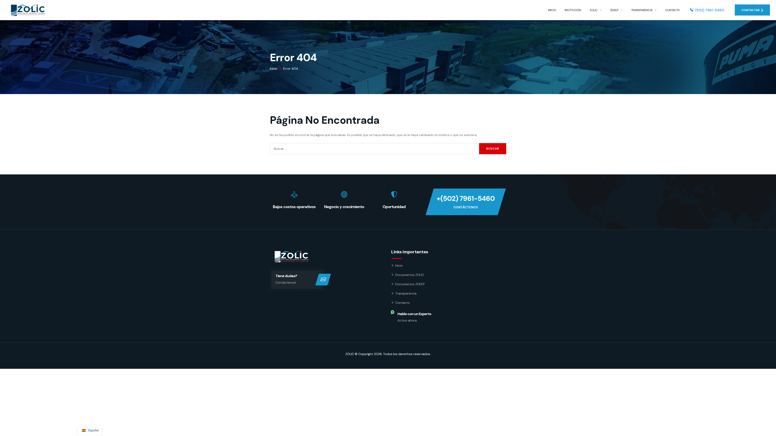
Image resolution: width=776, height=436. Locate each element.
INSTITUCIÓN (573, 10)
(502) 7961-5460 (709, 10)
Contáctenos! (285, 282)
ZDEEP (614, 10)
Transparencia (405, 293)
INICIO (552, 10)
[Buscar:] (374, 148)
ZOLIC (594, 10)
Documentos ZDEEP (410, 284)
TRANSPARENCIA (642, 10)
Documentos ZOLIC (409, 275)
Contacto (402, 303)
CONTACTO (672, 10)
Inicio (399, 265)
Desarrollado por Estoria (363, 360)
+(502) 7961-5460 (465, 198)
